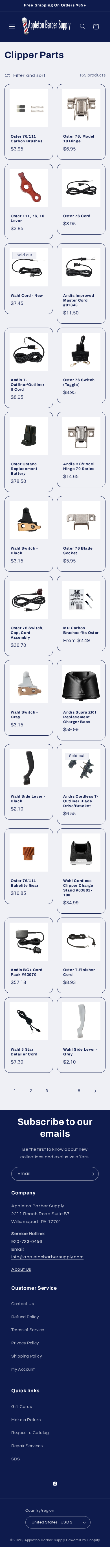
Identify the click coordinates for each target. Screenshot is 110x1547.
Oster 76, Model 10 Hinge (78, 138)
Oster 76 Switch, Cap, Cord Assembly (27, 633)
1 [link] (15, 1091)
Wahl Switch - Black (24, 550)
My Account (23, 1369)
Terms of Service (27, 1330)
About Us (21, 1269)
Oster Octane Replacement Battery (24, 469)
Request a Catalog (30, 1433)
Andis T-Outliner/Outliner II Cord (27, 384)
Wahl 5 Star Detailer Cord (24, 1051)
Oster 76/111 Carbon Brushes (26, 138)
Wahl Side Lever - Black (28, 798)
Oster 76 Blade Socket (78, 550)
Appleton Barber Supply (45, 1540)
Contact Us (22, 1304)
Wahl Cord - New (27, 295)
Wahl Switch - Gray (24, 714)
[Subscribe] (91, 1174)
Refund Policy (25, 1317)
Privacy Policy (25, 1343)
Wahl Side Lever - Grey (80, 1051)
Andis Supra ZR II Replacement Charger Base (80, 717)
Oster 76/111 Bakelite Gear (25, 883)
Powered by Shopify (83, 1540)
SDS (15, 1459)
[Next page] (95, 1091)
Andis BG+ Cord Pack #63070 (26, 972)
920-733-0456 (26, 1241)
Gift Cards (21, 1407)
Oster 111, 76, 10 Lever (27, 218)
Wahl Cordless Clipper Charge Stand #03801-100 (78, 888)
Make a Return (26, 1420)
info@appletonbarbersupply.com (47, 1257)
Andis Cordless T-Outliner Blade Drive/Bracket (80, 801)
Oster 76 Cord (77, 216)
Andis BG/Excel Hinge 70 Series (78, 466)
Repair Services (27, 1446)
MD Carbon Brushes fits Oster (81, 630)
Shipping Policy (26, 1356)
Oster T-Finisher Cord (79, 972)
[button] (11, 26)
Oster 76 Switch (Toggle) (79, 382)
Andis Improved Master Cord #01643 (78, 300)
